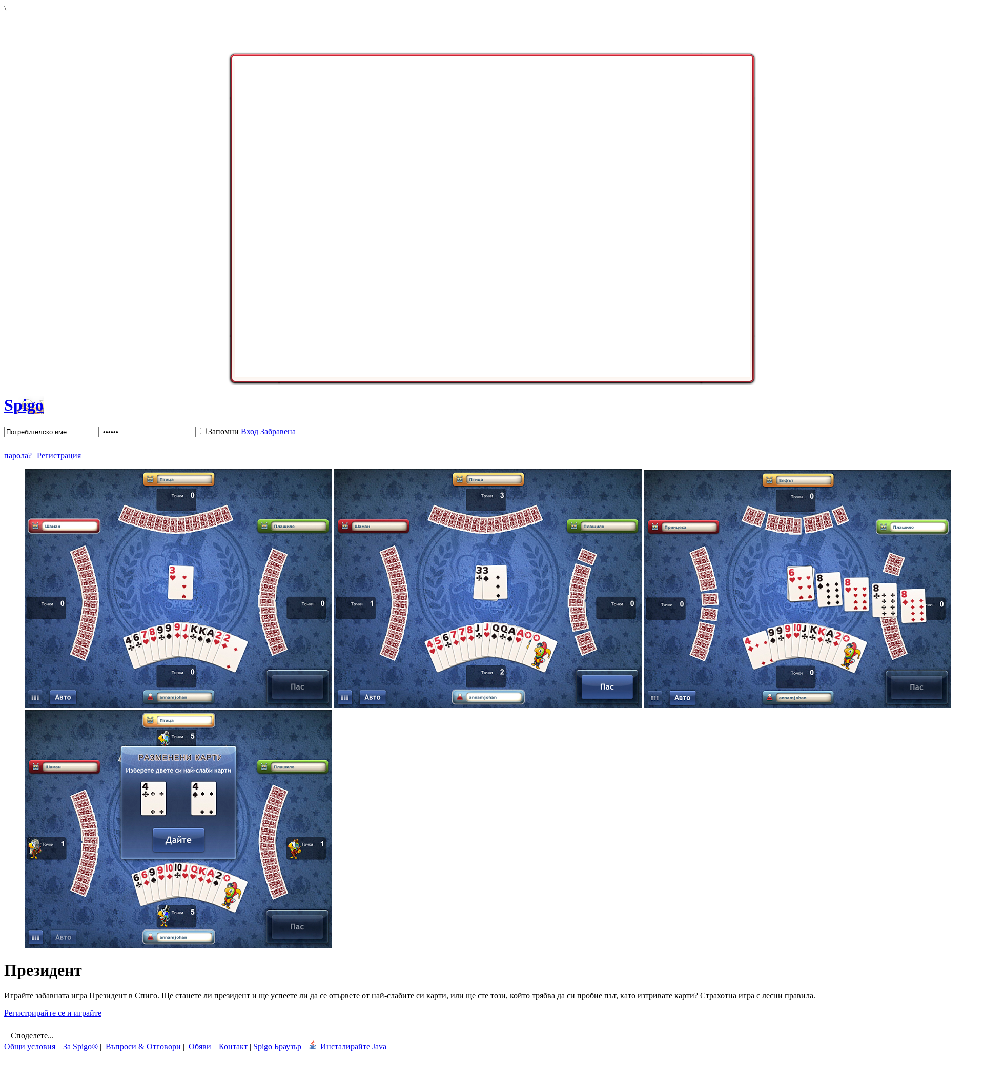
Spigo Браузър (277, 1046)
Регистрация (59, 455)
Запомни (223, 431)
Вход (249, 431)
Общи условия (29, 1046)
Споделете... (31, 1035)
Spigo (24, 405)
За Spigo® (80, 1046)
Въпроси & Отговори (143, 1046)
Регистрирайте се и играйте (52, 1012)
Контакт (233, 1046)
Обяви (200, 1046)
